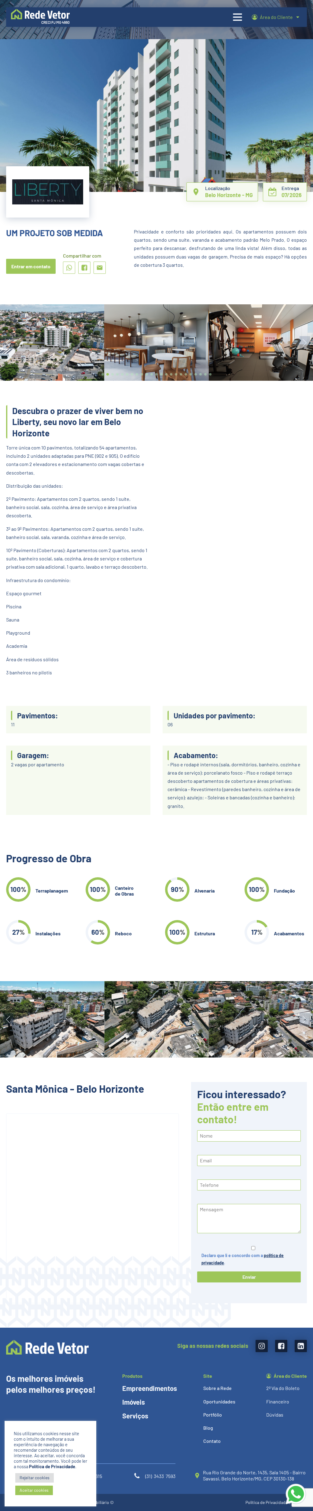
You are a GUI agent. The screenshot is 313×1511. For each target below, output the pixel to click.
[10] (156, 379)
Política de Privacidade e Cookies (276, 1502)
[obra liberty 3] (261, 1055)
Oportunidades (219, 1401)
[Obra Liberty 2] (52, 1055)
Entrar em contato (30, 266)
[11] (52, 379)
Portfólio (212, 1414)
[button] (102, 374)
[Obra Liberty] (156, 1055)
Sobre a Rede (217, 1388)
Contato (212, 1441)
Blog (208, 1428)
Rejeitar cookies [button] (35, 1477)
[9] (261, 379)
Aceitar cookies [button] (34, 1490)
